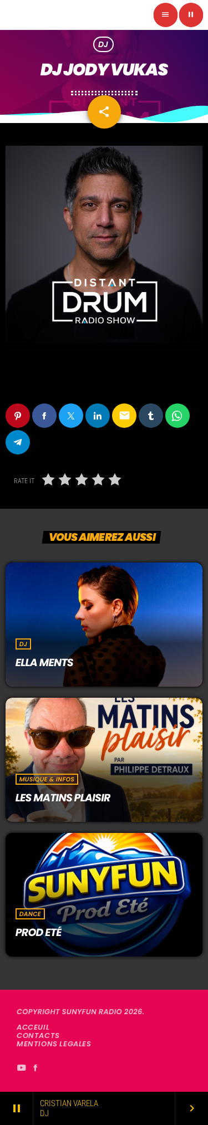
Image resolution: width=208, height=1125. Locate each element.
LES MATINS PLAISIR (63, 797)
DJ (103, 44)
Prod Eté (39, 932)
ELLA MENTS (44, 662)
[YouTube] (21, 1068)
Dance (30, 913)
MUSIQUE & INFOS (46, 779)
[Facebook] (35, 1068)
